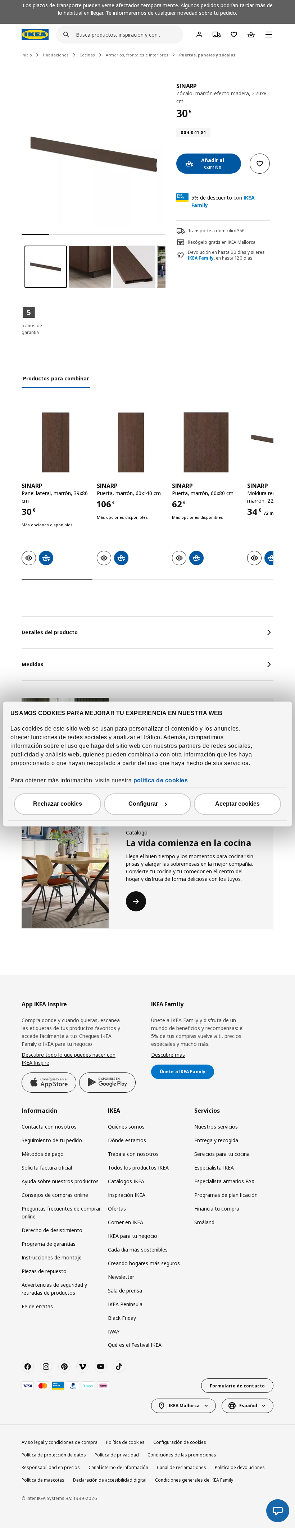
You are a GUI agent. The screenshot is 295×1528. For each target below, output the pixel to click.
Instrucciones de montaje (52, 1257)
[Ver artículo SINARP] (56, 442)
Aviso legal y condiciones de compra (59, 1442)
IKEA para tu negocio (132, 1235)
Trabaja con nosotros (133, 1153)
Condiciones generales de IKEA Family (194, 1480)
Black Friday (122, 1317)
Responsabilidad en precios (51, 1467)
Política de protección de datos (54, 1455)
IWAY (113, 1331)
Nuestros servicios (216, 1126)
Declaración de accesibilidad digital (109, 1480)
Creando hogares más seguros (144, 1263)
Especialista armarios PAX (224, 1181)
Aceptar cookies (237, 804)
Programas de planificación (226, 1194)
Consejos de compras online (55, 1194)
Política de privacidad (117, 1455)
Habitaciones (56, 55)
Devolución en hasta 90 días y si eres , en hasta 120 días (226, 255)
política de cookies (160, 781)
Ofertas (117, 1208)
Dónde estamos (127, 1140)
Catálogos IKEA (126, 1181)
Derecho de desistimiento (52, 1230)
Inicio (27, 55)
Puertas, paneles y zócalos (207, 55)
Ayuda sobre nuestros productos (60, 1181)
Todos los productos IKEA (138, 1167)
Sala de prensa (125, 1290)
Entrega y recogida (216, 1140)
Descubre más (168, 1054)
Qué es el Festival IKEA (135, 1344)
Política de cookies (125, 1442)
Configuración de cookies (179, 1442)
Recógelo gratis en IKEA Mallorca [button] (221, 242)
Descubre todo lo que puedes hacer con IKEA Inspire (68, 1058)
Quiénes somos (126, 1126)
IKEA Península (125, 1304)
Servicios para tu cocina (222, 1153)
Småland (204, 1222)
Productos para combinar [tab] (56, 378)
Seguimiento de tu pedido (52, 1140)
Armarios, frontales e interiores (137, 55)
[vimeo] (82, 1366)
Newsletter (121, 1276)
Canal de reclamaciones (181, 1467)
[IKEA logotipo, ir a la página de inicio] (35, 34)
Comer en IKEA (125, 1222)
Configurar (143, 804)
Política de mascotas (43, 1480)
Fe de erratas (37, 1306)
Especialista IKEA (214, 1167)
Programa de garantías (49, 1243)
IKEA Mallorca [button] (184, 1406)
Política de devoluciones (240, 1467)
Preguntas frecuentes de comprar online (61, 1212)
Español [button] (248, 1406)
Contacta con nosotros (49, 1126)
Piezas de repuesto (44, 1271)
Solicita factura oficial (47, 1167)
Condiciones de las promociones (182, 1455)
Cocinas (87, 55)
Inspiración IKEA (126, 1194)
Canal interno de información (118, 1467)
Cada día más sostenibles (138, 1249)
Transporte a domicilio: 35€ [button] (216, 231)
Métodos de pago (43, 1153)
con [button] (223, 201)
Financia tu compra (216, 1208)
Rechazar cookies (57, 804)
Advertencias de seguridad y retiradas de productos (54, 1288)
